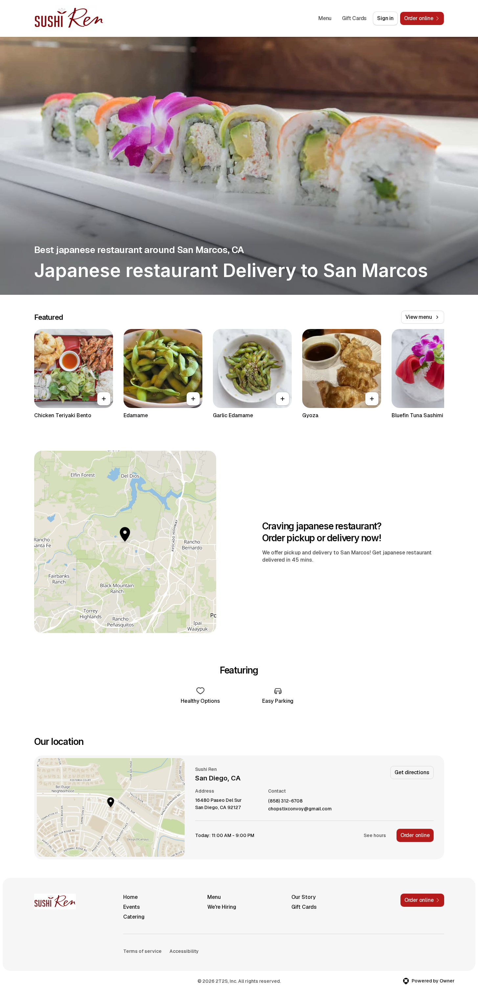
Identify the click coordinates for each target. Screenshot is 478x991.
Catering (134, 916)
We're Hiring (221, 906)
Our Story (303, 897)
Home (130, 897)
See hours (375, 835)
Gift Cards (354, 18)
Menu (324, 18)
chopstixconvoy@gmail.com (300, 809)
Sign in (385, 18)
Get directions (412, 772)
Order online (415, 835)
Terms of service (142, 951)
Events (131, 906)
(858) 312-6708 (285, 801)
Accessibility (184, 951)
